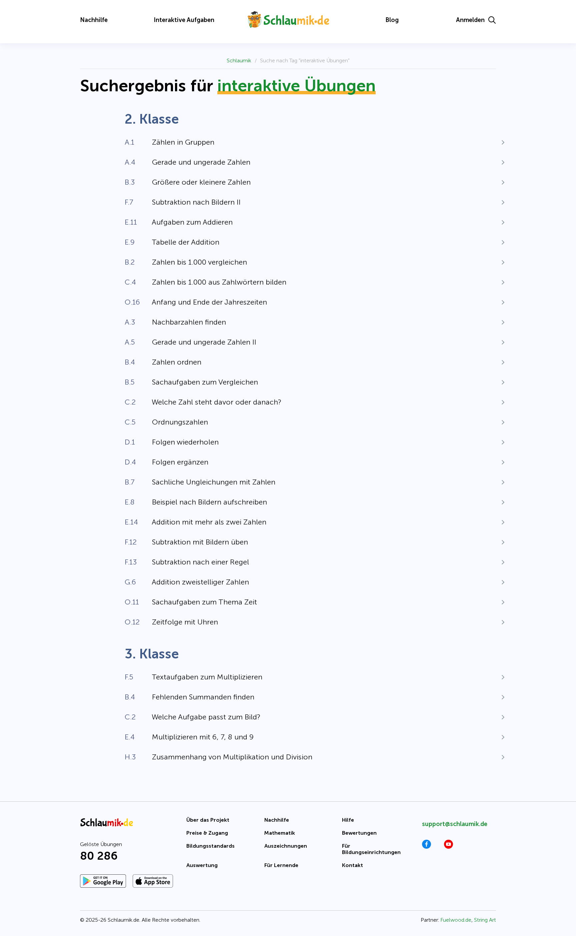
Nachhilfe (94, 20)
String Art (485, 920)
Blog (392, 20)
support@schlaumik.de (454, 824)
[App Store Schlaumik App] (153, 881)
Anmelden (470, 20)
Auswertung (202, 865)
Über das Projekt (207, 820)
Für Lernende (281, 865)
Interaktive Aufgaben (184, 20)
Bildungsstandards (210, 846)
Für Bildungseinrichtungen (371, 849)
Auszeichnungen (285, 846)
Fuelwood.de (455, 920)
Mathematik (279, 833)
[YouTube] (448, 847)
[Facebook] (426, 847)
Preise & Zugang (207, 833)
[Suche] (492, 20)
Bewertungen (359, 833)
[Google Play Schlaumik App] (103, 881)
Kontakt (352, 865)
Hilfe (348, 820)
